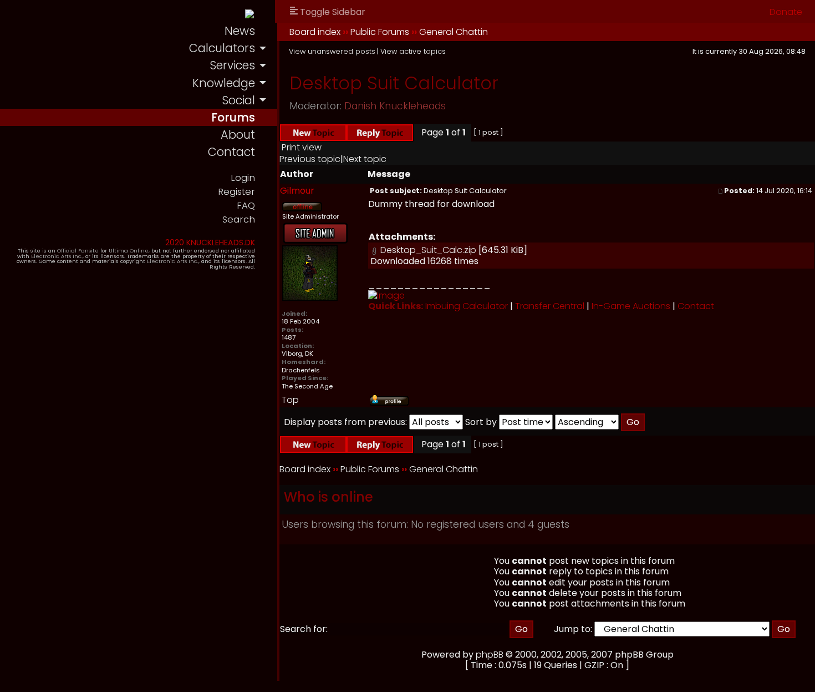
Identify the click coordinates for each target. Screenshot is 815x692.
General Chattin (453, 32)
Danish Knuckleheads (395, 106)
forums (233, 117)
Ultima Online (129, 250)
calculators (222, 48)
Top (290, 399)
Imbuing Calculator (466, 306)
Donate (786, 12)
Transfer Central (549, 306)
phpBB (489, 654)
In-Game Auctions (631, 306)
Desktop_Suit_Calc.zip (428, 250)
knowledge (223, 83)
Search (238, 219)
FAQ (246, 205)
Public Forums (379, 32)
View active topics (413, 51)
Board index (314, 32)
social (238, 100)
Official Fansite (78, 250)
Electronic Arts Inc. (57, 256)
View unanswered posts (332, 51)
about (238, 135)
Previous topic (309, 159)
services (232, 65)
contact (231, 152)
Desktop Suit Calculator (393, 82)
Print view (302, 147)
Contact (696, 306)
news (240, 31)
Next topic (364, 159)
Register (236, 191)
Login (243, 177)
